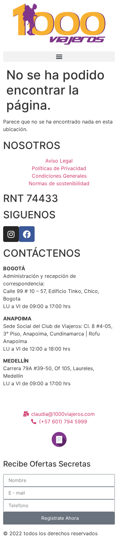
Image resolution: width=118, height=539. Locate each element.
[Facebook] (27, 234)
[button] (59, 56)
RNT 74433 (30, 198)
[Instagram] (11, 234)
